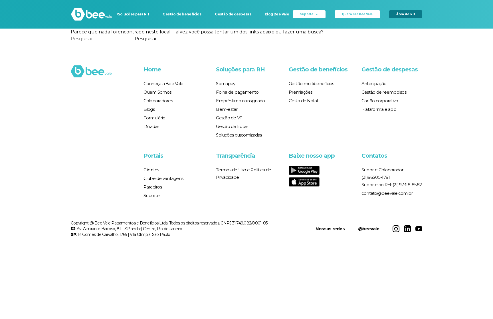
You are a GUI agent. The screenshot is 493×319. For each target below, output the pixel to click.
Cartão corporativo (379, 100)
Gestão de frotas (232, 126)
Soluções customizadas (239, 135)
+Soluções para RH (132, 14)
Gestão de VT (229, 118)
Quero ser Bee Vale (357, 14)
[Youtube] (418, 228)
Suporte (306, 14)
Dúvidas (151, 126)
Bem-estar (226, 109)
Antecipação (374, 83)
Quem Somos (157, 92)
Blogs (149, 109)
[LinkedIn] (407, 228)
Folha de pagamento (237, 92)
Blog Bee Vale (277, 14)
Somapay (225, 83)
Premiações (300, 92)
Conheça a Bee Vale (163, 83)
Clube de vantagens (163, 178)
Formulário (154, 118)
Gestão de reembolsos (383, 92)
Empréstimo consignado (240, 100)
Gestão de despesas (233, 14)
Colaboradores (158, 100)
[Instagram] (396, 228)
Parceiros (153, 187)
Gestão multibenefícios (311, 83)
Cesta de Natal (303, 100)
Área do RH (405, 14)
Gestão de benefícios (182, 14)
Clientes (151, 169)
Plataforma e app (378, 109)
